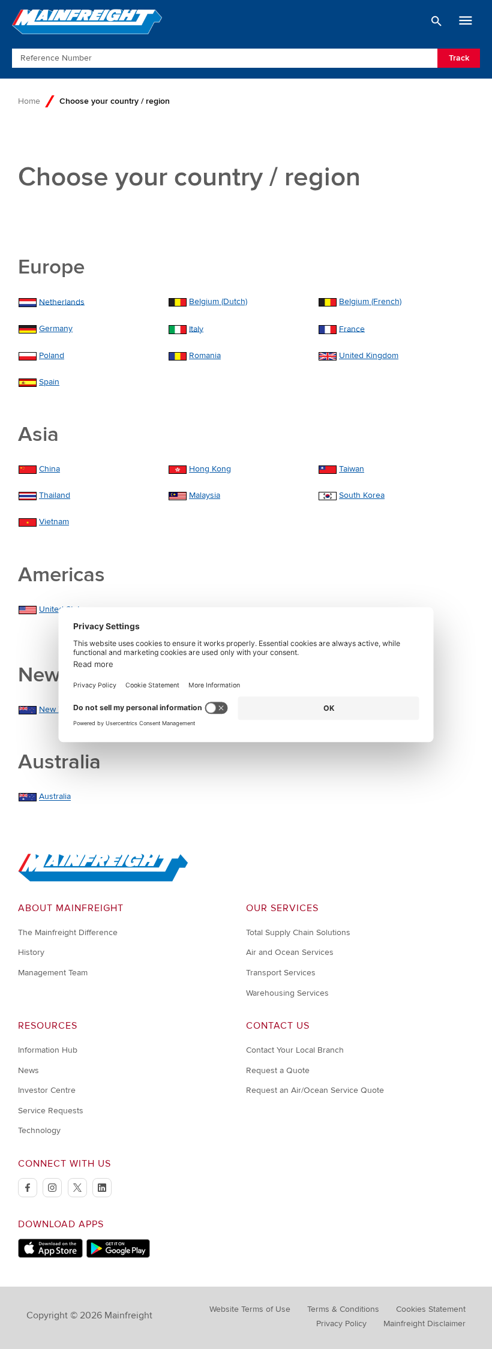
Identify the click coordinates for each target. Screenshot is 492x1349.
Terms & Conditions (343, 1309)
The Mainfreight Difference (68, 932)
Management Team (53, 973)
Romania (205, 355)
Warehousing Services (287, 993)
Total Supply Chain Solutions (298, 932)
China (49, 469)
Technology (39, 1130)
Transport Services (281, 973)
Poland (51, 355)
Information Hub (47, 1050)
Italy (196, 328)
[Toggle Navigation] (465, 21)
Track (459, 58)
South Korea (362, 495)
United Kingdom (368, 355)
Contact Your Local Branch (295, 1050)
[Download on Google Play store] (118, 1255)
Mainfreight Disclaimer (424, 1323)
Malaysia (204, 495)
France (352, 328)
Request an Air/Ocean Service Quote (315, 1090)
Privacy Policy (341, 1323)
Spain (49, 382)
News (28, 1070)
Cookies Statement (431, 1309)
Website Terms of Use (249, 1309)
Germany (56, 328)
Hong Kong (210, 469)
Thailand (54, 495)
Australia (55, 797)
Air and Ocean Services (290, 952)
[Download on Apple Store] (50, 1255)
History (31, 952)
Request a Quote (278, 1070)
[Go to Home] (103, 879)
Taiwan (351, 469)
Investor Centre (47, 1090)
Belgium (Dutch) (218, 301)
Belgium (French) (370, 301)
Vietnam (54, 521)
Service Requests (50, 1110)
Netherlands (62, 301)
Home (29, 101)
